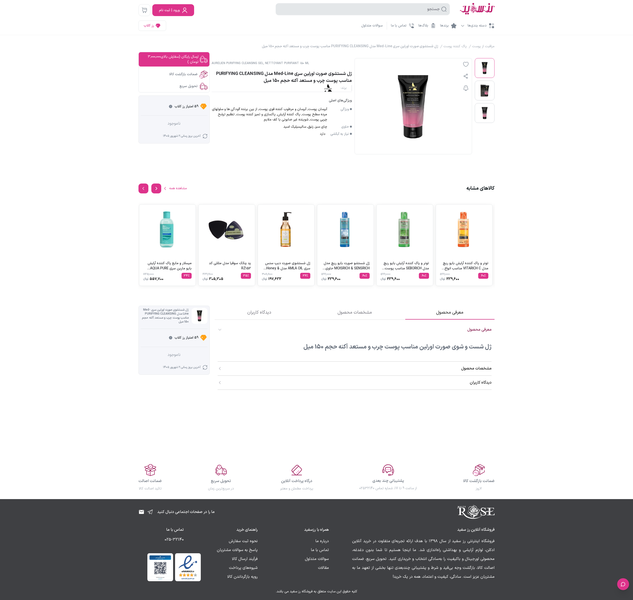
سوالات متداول (372, 25)
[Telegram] (150, 512)
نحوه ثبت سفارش (243, 541)
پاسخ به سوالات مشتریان (237, 550)
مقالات (323, 568)
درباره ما (322, 541)
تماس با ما (320, 550)
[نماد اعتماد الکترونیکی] (188, 567)
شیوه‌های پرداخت (243, 568)
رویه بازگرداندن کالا (242, 577)
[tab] (450, 313)
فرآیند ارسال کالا (245, 559)
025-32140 (174, 540)
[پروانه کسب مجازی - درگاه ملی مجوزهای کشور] (160, 567)
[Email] (141, 512)
